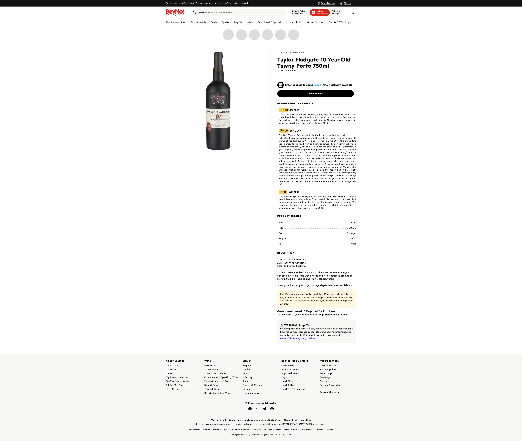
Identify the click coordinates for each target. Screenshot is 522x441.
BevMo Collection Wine (217, 392)
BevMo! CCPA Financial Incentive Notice (279, 430)
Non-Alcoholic (294, 22)
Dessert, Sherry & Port (217, 381)
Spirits (225, 22)
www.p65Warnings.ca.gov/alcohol (299, 338)
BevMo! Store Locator (178, 381)
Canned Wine (212, 389)
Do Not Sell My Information (233, 430)
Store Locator (318, 430)
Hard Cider (287, 381)
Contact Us (172, 365)
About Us (171, 369)
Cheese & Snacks (329, 365)
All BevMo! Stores (176, 385)
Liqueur (247, 389)
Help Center (173, 389)
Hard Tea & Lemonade (293, 389)
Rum (245, 381)
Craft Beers (287, 365)
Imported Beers (290, 373)
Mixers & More (315, 22)
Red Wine (209, 365)
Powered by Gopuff (283, 435)
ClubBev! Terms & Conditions (199, 430)
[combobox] (238, 12)
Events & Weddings (339, 22)
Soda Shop (326, 373)
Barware (324, 381)
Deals (214, 22)
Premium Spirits (252, 392)
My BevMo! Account (177, 377)
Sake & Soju (211, 385)
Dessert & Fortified (294, 52)
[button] (347, 3)
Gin (245, 373)
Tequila (238, 22)
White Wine (211, 369)
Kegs (284, 377)
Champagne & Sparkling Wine (221, 377)
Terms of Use (215, 430)
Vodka (246, 369)
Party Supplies (328, 369)
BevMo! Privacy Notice (253, 430)
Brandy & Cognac (252, 385)
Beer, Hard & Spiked (269, 22)
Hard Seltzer (288, 385)
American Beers (290, 369)
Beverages (326, 377)
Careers (170, 373)
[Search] (193, 12)
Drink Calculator (329, 392)
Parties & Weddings (331, 385)
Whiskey (247, 377)
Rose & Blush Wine (215, 373)
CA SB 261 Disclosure (303, 430)
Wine (250, 22)
